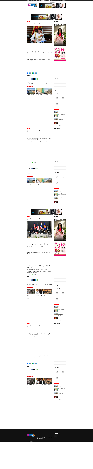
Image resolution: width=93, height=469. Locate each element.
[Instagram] (62, 0)
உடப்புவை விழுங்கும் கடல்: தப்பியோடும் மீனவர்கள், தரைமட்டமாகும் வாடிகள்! (60, 119)
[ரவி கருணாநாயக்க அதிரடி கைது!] (56, 123)
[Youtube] (65, 0)
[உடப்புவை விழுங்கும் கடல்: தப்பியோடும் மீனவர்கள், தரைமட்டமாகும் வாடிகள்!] (48, 91)
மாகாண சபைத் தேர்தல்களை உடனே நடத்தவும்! (47, 83)
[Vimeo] (64, 0)
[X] (63, 0)
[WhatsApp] (37, 79)
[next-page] (28, 96)
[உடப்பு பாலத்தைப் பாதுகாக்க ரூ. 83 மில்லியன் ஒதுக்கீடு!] (31, 91)
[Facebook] (61, 0)
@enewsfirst (58, 92)
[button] (65, 9)
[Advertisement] (40, 46)
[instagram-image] (57, 98)
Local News (28, 21)
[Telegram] (35, 79)
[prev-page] (27, 96)
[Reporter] (27, 131)
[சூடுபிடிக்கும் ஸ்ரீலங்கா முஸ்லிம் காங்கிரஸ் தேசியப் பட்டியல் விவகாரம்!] (40, 91)
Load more (60, 125)
